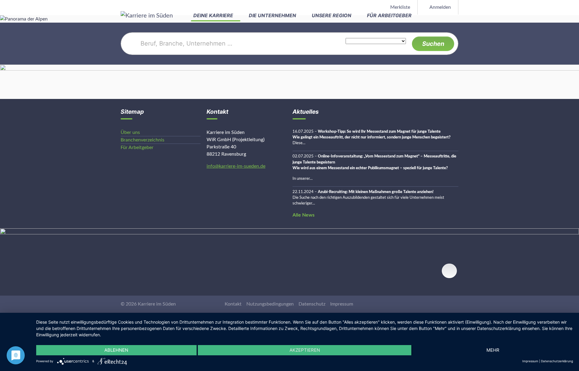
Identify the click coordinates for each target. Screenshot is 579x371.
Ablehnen (116, 350)
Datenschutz (312, 304)
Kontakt (233, 304)
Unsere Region (332, 15)
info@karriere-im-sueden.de (236, 166)
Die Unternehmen (273, 15)
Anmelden (440, 7)
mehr (492, 350)
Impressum (341, 304)
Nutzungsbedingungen (270, 304)
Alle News (304, 215)
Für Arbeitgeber (390, 15)
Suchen (433, 43)
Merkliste (399, 7)
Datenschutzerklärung (557, 361)
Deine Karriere (213, 15)
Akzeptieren (305, 350)
